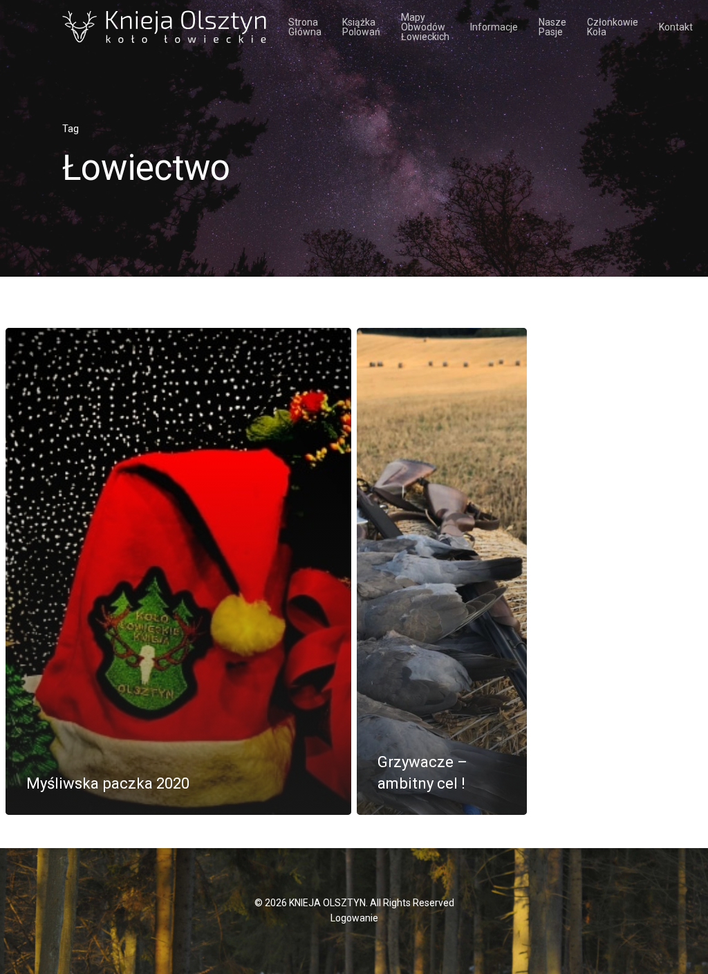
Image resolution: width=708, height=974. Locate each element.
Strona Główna (305, 27)
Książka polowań (361, 27)
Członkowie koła (612, 27)
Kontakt (676, 27)
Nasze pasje (552, 27)
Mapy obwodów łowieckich (425, 27)
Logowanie (354, 918)
